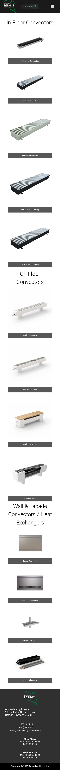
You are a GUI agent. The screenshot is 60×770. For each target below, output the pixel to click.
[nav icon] (52, 6)
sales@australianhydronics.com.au (26, 730)
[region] (30, 351)
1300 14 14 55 (26, 724)
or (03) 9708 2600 (26, 727)
